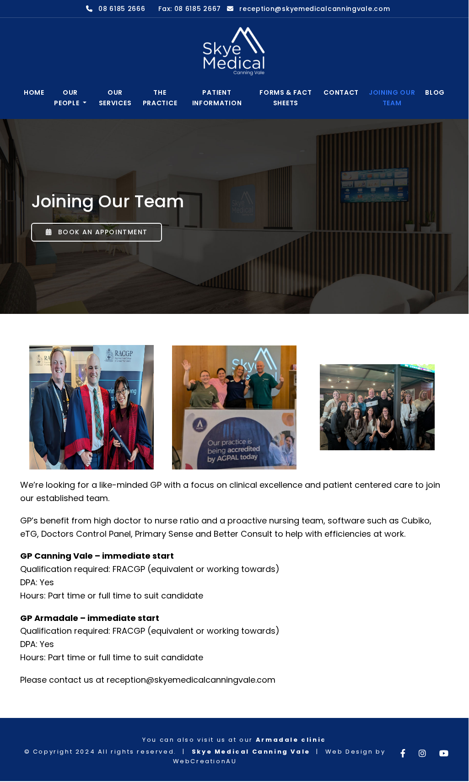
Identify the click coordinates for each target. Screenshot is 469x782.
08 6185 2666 (121, 8)
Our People (67, 97)
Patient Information (217, 97)
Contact (341, 92)
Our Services (115, 97)
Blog (435, 92)
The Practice (160, 97)
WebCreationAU (205, 761)
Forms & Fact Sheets (285, 97)
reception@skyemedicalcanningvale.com (314, 8)
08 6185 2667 (197, 8)
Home (34, 92)
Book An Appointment (101, 232)
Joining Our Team (392, 97)
